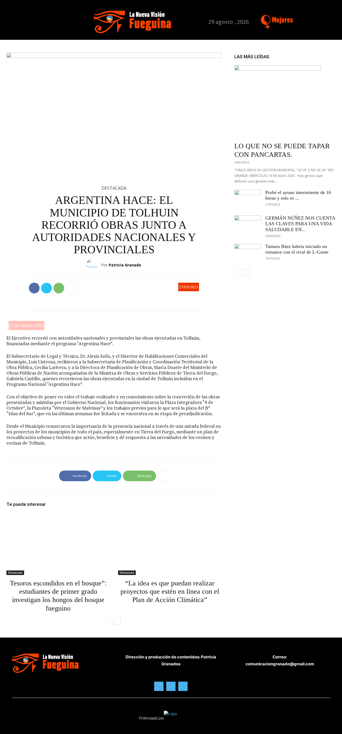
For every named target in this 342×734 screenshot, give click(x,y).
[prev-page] (109, 621)
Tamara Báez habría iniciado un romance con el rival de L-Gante (296, 249)
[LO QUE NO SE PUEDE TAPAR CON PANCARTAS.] (285, 102)
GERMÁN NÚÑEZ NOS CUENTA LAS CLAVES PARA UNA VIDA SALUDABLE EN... (300, 223)
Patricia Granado (125, 264)
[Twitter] (320, 21)
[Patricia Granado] (93, 265)
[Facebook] (298, 21)
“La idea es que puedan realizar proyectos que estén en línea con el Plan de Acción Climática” (170, 591)
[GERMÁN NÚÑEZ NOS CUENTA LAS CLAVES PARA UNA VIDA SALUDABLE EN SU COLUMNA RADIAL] (247, 224)
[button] (85, 22)
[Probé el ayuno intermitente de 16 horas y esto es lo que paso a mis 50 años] (247, 199)
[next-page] (117, 621)
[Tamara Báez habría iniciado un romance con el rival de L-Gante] (247, 253)
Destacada (114, 188)
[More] (71, 288)
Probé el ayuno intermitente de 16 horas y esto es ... (298, 195)
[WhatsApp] (58, 288)
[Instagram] (309, 21)
